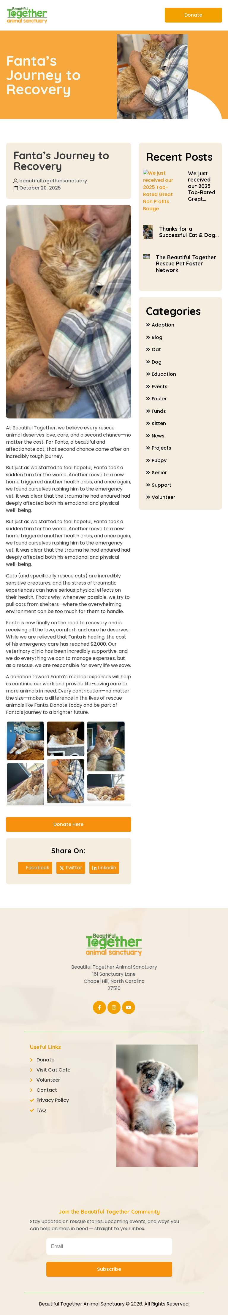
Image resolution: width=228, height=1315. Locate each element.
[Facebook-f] (99, 1007)
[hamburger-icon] (152, 15)
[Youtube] (128, 1007)
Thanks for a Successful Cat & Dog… (189, 232)
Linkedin (106, 867)
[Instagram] (114, 1007)
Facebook (37, 867)
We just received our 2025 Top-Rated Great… (201, 186)
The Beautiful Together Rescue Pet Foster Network (186, 263)
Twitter (73, 867)
